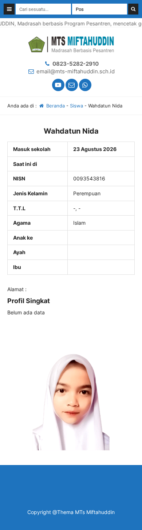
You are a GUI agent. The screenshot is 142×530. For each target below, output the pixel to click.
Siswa (76, 106)
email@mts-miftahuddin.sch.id (75, 71)
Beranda (55, 106)
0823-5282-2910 (75, 63)
